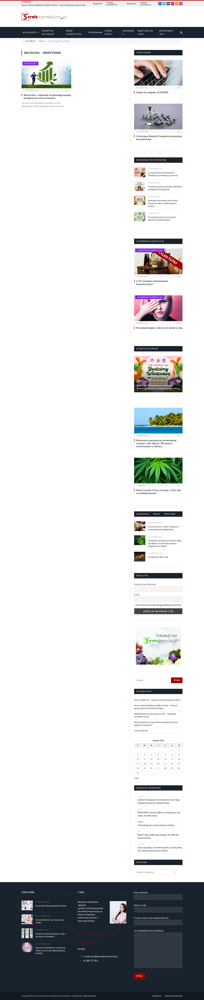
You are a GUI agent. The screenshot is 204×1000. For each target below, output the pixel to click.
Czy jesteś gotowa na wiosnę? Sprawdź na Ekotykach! (162, 218)
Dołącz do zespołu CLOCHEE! (152, 92)
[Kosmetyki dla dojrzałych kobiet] (27, 905)
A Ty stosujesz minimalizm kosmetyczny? (152, 282)
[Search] (181, 32)
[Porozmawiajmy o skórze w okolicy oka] (158, 308)
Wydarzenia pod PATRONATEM (151, 160)
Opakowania (95, 32)
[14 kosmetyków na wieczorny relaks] (27, 919)
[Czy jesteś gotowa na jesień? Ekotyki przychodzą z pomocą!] (139, 172)
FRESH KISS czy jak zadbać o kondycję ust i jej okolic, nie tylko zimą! (159, 814)
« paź (136, 778)
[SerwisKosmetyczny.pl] (44, 17)
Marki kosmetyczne (73, 32)
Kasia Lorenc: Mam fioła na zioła (153, 399)
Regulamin (97, 3)
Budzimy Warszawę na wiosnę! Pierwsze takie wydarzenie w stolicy (162, 203)
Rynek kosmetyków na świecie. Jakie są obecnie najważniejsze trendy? (50, 950)
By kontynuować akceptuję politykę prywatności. (159, 605)
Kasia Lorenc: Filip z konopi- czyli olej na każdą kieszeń (158, 492)
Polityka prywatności (111, 3)
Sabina (140, 822)
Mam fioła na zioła (145, 32)
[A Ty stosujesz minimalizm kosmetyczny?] (158, 261)
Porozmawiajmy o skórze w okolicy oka (159, 327)
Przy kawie (169, 514)
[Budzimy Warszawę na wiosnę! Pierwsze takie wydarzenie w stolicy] (139, 200)
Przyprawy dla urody (158, 557)
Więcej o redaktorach (87, 942)
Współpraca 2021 (166, 32)
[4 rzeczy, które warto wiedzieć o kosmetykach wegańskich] (139, 526)
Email (136, 595)
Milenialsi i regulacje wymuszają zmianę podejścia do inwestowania (47, 96)
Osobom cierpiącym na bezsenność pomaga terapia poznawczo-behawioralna (159, 801)
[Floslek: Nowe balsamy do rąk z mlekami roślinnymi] (27, 933)
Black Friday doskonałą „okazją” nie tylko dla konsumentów (158, 836)
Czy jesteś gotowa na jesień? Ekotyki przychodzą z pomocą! (163, 174)
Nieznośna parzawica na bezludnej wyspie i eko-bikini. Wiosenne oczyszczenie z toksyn (156, 443)
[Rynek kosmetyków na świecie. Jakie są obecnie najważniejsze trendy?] (27, 947)
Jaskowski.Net (89, 996)
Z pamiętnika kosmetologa (150, 250)
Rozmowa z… (128, 32)
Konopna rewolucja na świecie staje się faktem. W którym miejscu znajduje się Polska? (164, 543)
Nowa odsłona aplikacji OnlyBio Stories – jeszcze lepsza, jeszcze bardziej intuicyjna (55, 5)
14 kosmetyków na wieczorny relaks (49, 921)
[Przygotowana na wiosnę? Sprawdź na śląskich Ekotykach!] (139, 186)
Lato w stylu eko (141, 731)
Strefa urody (108, 32)
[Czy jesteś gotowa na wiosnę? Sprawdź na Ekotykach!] (139, 216)
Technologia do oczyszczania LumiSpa (156, 825)
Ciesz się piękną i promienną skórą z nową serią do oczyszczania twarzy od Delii (160, 849)
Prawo (156, 514)
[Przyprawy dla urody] (139, 556)
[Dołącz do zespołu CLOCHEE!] (158, 73)
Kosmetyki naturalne (48, 32)
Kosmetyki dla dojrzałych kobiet (50, 905)
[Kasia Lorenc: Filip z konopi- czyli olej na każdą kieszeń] (158, 470)
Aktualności (30, 32)
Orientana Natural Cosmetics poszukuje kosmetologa (159, 138)
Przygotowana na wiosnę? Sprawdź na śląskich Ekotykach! (165, 188)
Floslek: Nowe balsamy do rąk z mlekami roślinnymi (50, 935)
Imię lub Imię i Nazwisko (145, 584)
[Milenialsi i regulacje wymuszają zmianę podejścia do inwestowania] (46, 75)
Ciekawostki (142, 514)
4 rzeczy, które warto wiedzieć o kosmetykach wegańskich (163, 528)
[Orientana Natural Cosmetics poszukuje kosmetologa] (158, 116)
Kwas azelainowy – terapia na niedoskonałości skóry (157, 700)
